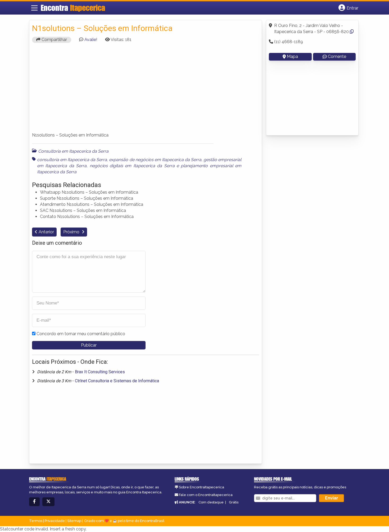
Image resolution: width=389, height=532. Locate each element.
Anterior (46, 231)
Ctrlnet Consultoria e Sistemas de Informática (117, 380)
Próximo (71, 231)
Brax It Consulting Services (100, 371)
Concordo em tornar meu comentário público (81, 333)
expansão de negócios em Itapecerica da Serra (155, 159)
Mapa (292, 56)
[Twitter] (48, 501)
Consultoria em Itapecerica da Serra (73, 151)
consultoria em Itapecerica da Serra (72, 159)
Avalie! (90, 39)
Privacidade (55, 521)
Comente (337, 56)
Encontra (73, 7)
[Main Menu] (34, 8)
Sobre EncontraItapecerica (201, 487)
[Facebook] (34, 501)
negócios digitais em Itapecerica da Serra (132, 165)
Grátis (233, 502)
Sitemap (74, 521)
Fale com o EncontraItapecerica (206, 495)
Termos (35, 521)
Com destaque (211, 502)
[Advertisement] (145, 90)
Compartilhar (53, 39)
